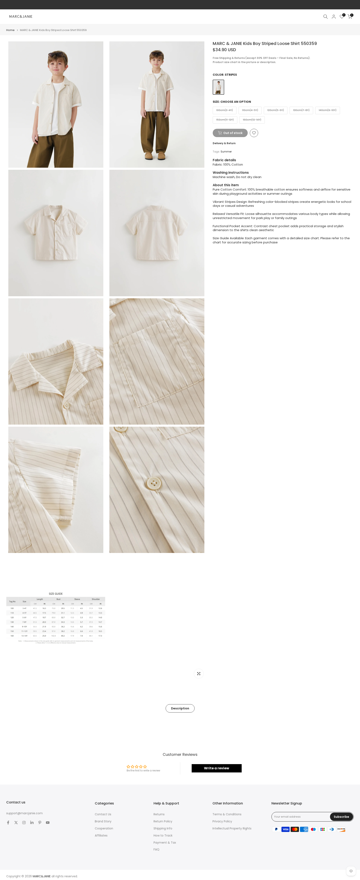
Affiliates (101, 836)
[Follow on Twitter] (16, 822)
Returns (159, 814)
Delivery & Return (224, 143)
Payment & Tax (165, 843)
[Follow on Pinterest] (40, 822)
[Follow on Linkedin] (32, 822)
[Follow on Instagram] (24, 822)
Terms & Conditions (226, 814)
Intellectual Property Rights (231, 828)
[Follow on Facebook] (8, 822)
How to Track (163, 836)
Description (180, 708)
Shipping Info (163, 828)
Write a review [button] (216, 768)
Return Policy (163, 821)
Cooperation (104, 828)
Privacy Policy (222, 821)
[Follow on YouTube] (48, 822)
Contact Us (103, 814)
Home (10, 30)
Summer (226, 152)
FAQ (156, 849)
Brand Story (103, 821)
